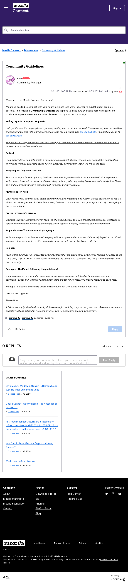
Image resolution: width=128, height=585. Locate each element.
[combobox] (64, 30)
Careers (7, 508)
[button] (9, 329)
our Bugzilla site (14, 135)
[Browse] (6, 7)
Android (40, 503)
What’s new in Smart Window (20, 461)
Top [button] (8, 577)
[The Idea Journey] (123, 346)
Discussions (31, 50)
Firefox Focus (44, 508)
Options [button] (119, 50)
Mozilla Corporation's (17, 556)
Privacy (82, 543)
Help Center (74, 493)
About (6, 493)
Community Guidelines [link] (53, 50)
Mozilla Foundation (14, 503)
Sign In (117, 8)
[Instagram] (113, 493)
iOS (37, 498)
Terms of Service (62, 543)
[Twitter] (106, 493)
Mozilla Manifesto (13, 498)
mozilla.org (39, 543)
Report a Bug (74, 498)
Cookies (99, 543)
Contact (6, 549)
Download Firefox (46, 493)
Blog (38, 513)
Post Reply (109, 360)
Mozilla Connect (20, 8)
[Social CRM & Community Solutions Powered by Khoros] (118, 578)
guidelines (32, 318)
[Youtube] (119, 493)
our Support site (88, 132)
